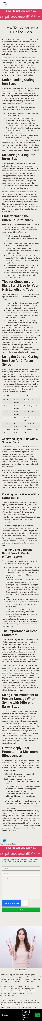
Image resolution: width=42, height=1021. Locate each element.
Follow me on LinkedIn (8, 844)
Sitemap (5, 1015)
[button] (5, 5)
